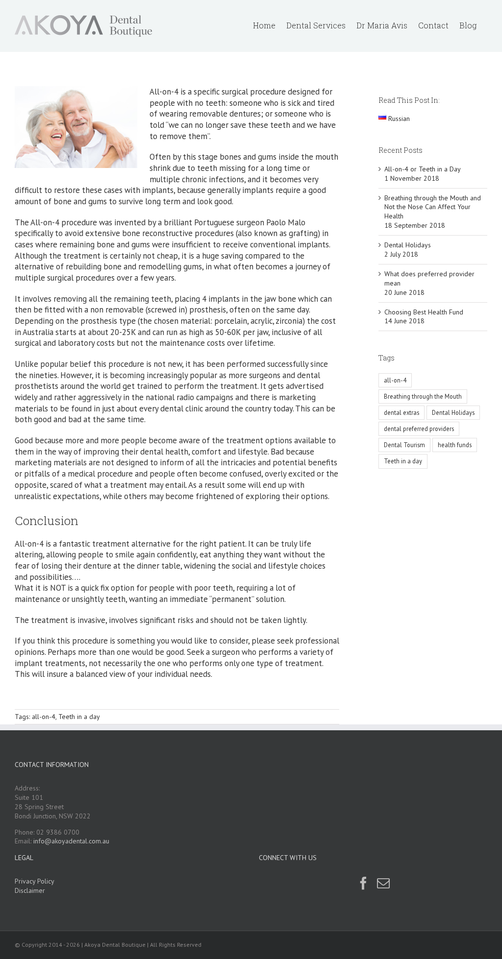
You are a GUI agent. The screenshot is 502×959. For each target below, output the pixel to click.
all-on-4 (43, 716)
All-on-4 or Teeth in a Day (422, 169)
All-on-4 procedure (63, 222)
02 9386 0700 (57, 832)
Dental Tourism (404, 445)
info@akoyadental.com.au (71, 841)
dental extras (401, 412)
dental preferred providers (419, 428)
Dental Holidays (407, 244)
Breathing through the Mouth (423, 396)
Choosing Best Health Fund (423, 312)
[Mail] (383, 883)
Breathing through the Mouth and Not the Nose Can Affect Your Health (432, 207)
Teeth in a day (79, 716)
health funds (455, 445)
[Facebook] (363, 883)
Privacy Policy (34, 881)
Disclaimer (30, 890)
